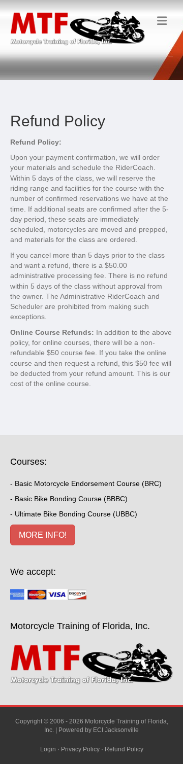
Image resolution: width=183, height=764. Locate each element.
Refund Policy (124, 749)
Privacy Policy (80, 749)
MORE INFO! (43, 535)
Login (48, 749)
